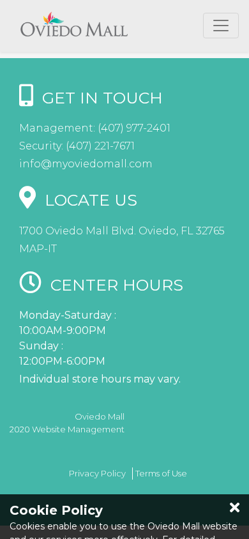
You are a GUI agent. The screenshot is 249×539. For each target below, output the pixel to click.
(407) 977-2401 (132, 128)
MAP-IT (38, 249)
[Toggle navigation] (221, 25)
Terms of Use (161, 473)
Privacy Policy (97, 473)
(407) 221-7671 (99, 146)
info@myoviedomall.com (86, 164)
